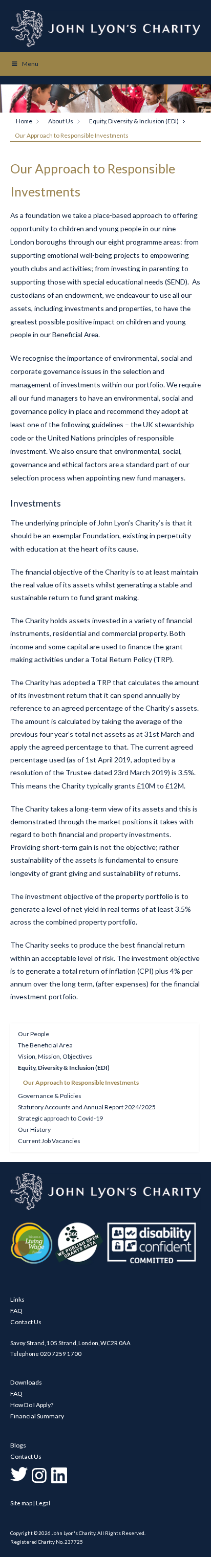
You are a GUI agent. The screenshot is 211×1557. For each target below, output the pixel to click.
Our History (34, 1129)
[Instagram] (39, 1482)
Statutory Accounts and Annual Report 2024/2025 (87, 1107)
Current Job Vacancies (49, 1141)
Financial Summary (37, 1416)
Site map (21, 1503)
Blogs (18, 1445)
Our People (33, 1034)
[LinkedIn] (59, 1482)
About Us (60, 121)
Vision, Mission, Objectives (55, 1056)
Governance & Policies (49, 1096)
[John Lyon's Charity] (106, 28)
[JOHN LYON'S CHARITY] (105, 1207)
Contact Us (25, 1322)
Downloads (26, 1382)
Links (17, 1299)
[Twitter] (19, 1482)
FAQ (16, 1310)
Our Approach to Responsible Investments (81, 1082)
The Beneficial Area (45, 1045)
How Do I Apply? (31, 1405)
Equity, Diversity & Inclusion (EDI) (134, 121)
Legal (43, 1503)
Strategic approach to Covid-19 (60, 1118)
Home (24, 121)
